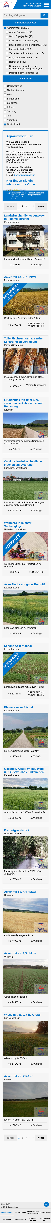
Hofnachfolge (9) (17, 62)
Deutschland (13, 124)
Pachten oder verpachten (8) (23, 73)
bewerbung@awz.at (24, 175)
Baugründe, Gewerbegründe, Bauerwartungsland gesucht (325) (26, 67)
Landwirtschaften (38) (20, 49)
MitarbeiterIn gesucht (45, 1219)
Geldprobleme (20, 1219)
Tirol (9, 115)
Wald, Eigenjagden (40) (21, 36)
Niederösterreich (15, 90)
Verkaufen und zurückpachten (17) (26, 53)
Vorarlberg (12, 120)
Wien (9, 94)
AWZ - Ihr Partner (33, 1219)
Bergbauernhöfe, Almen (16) (23, 57)
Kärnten (11, 107)
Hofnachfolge (45, 1212)
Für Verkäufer (20, 1212)
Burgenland (13, 99)
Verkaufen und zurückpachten (33, 1212)
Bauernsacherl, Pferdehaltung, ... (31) (28, 45)
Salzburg (11, 111)
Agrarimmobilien (7, 1212)
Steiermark (12, 103)
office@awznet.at (34, 195)
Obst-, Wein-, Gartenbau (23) (23, 40)
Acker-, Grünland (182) (20, 32)
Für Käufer (7, 1219)
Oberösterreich (14, 86)
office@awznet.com (32, 6)
